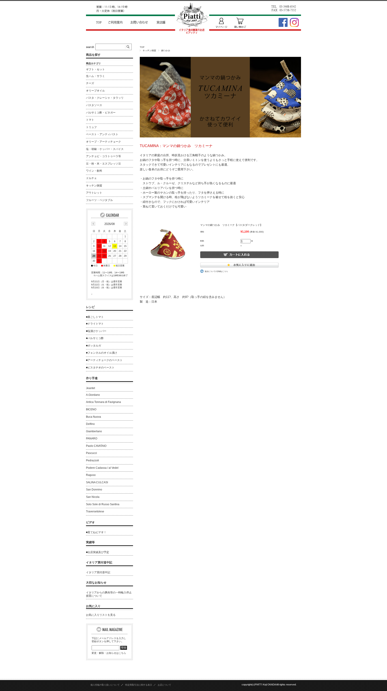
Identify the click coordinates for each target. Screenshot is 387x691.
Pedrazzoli (92, 460)
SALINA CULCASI (97, 482)
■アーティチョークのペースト (104, 360)
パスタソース (94, 105)
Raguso (91, 475)
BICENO (91, 409)
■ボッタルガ (93, 345)
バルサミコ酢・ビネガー (101, 112)
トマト (90, 119)
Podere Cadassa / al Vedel (102, 467)
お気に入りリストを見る (101, 614)
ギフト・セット (95, 69)
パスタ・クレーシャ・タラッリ (105, 97)
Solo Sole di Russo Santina (102, 504)
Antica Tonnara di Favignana (103, 402)
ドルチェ (91, 178)
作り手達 (92, 378)
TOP (142, 47)
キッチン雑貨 (149, 50)
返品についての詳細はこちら (216, 271)
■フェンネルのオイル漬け (101, 352)
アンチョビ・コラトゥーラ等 (103, 156)
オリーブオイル (95, 90)
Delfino (90, 424)
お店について (164, 685)
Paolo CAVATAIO (96, 445)
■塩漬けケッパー (96, 331)
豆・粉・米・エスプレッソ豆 (103, 163)
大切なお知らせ (96, 582)
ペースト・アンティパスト (102, 134)
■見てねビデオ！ (96, 532)
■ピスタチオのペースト (100, 367)
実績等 (90, 542)
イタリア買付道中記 (99, 562)
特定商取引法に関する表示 (138, 685)
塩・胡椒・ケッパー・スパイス (105, 149)
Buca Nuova (93, 416)
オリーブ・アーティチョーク (103, 141)
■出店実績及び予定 (97, 552)
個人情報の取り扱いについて (105, 685)
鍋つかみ (165, 50)
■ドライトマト (95, 323)
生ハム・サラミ (95, 76)
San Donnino (94, 489)
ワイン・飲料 (94, 170)
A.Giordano (93, 394)
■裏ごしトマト (95, 317)
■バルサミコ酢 (95, 338)
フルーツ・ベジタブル (99, 200)
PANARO (91, 438)
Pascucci (91, 453)
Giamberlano (94, 431)
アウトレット (94, 192)
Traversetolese (95, 511)
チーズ (90, 83)
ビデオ (90, 522)
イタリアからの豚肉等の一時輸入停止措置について (109, 594)
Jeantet (90, 388)
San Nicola (92, 496)
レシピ (90, 307)
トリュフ (91, 127)
